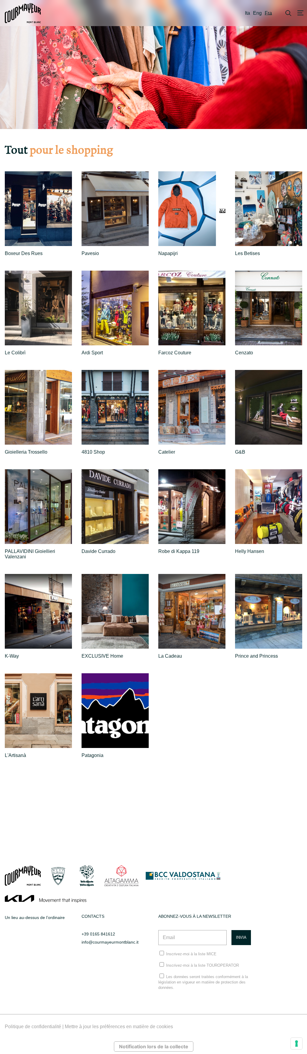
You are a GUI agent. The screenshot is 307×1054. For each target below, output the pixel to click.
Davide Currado (98, 551)
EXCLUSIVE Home (102, 656)
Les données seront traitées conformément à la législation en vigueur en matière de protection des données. (203, 982)
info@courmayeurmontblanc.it (110, 942)
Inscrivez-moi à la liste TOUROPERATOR (202, 965)
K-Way (12, 656)
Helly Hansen (249, 551)
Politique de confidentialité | (35, 1026)
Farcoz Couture (174, 352)
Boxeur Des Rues (24, 253)
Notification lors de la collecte (153, 1046)
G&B (240, 452)
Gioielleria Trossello (26, 452)
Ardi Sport (92, 352)
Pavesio (90, 253)
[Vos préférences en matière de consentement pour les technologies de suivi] (296, 1043)
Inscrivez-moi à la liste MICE (191, 954)
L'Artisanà (15, 755)
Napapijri (168, 253)
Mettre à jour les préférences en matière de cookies (119, 1026)
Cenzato (244, 352)
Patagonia (92, 755)
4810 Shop (93, 452)
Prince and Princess (256, 656)
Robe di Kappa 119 (178, 551)
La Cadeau (170, 656)
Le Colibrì (15, 352)
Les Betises (247, 253)
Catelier (166, 452)
